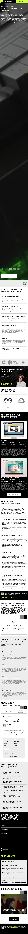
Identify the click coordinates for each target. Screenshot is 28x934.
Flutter (5, 753)
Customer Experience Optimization (11, 535)
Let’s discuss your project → (9, 275)
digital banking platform (12, 522)
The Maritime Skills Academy (10, 477)
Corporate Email (4, 829)
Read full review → (14, 756)
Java (9, 753)
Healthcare (6, 748)
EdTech (11, 481)
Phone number (4, 837)
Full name (3, 825)
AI (10, 552)
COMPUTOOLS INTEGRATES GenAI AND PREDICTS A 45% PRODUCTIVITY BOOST (14, 909)
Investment (12, 444)
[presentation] (22, 617)
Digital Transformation (8, 519)
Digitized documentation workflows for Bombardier (11, 526)
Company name (4, 833)
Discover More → (14, 919)
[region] (14, 402)
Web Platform (22, 444)
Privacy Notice (14, 847)
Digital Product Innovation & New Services (11, 576)
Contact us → (22, 1)
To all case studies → (14, 494)
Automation (4, 552)
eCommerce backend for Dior (15, 529)
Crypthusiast (5, 440)
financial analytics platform (18, 568)
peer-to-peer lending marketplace (11, 585)
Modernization (21, 519)
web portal (13, 544)
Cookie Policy (14, 927)
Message (3, 842)
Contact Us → (7, 384)
